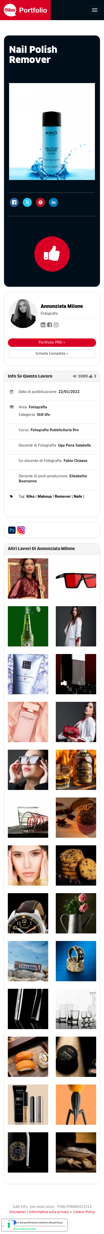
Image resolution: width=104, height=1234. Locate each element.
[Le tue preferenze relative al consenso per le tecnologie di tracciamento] (9, 1225)
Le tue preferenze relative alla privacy (39, 1222)
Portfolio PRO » (52, 342)
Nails (78, 496)
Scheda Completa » (52, 353)
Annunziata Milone (62, 306)
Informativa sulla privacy (49, 1212)
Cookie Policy (84, 1212)
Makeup (45, 496)
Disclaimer (17, 1212)
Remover (63, 496)
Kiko (31, 496)
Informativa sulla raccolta (20, 1228)
